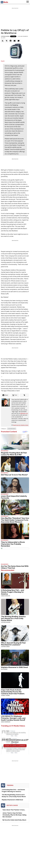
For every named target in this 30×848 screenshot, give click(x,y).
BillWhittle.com (24, 413)
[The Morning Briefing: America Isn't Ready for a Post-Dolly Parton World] (15, 607)
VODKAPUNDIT (12, 428)
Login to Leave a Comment (15, 745)
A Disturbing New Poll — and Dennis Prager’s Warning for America (12, 592)
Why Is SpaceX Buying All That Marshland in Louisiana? (13, 644)
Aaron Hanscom (5, 595)
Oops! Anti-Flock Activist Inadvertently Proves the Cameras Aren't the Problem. (13, 692)
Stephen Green (5, 36)
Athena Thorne (5, 695)
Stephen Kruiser (5, 622)
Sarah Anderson (5, 721)
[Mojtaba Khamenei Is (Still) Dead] (15, 658)
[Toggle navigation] (27, 1)
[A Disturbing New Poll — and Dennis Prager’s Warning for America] (15, 580)
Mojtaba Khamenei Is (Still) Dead (14, 667)
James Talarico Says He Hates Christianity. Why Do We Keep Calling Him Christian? (14, 815)
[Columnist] (6, 402)
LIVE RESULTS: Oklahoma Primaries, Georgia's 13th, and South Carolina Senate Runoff (13, 718)
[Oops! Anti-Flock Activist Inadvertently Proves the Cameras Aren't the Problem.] (15, 680)
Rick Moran (4, 669)
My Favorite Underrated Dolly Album (14, 820)
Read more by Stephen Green (20, 425)
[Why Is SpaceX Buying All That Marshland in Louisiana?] (15, 633)
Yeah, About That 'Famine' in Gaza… (13, 810)
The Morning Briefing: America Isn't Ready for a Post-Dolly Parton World (13, 618)
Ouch (2, 61)
